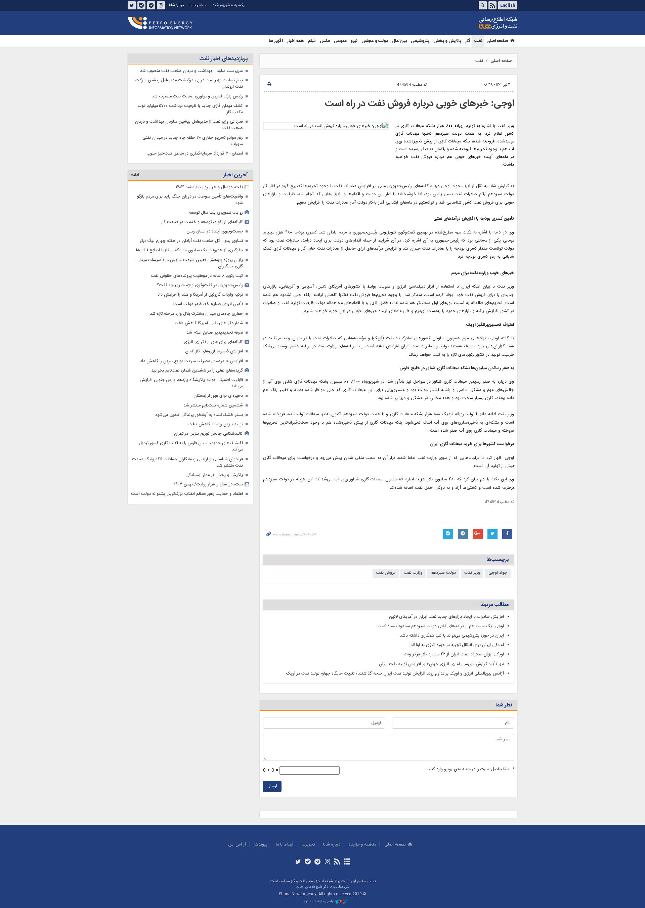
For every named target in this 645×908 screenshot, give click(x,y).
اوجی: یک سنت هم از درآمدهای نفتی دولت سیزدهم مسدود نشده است (441, 626)
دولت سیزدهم (443, 572)
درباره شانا (176, 5)
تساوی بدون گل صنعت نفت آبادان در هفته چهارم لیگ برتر (191, 241)
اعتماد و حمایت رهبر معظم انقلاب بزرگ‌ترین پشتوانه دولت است (187, 494)
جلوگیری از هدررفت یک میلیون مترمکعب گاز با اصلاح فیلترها (189, 250)
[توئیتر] (298, 862)
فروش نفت (385, 572)
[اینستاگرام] (327, 862)
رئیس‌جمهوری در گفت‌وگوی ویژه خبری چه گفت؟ (200, 285)
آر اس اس (237, 844)
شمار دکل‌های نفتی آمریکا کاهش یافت (209, 323)
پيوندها (260, 844)
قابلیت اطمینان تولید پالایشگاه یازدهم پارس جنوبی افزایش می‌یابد (191, 383)
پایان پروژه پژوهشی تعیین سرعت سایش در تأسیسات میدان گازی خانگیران (189, 263)
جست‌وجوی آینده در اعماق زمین (214, 231)
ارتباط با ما (284, 844)
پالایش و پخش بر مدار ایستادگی (214, 475)
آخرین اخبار (235, 175)
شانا (475, 23)
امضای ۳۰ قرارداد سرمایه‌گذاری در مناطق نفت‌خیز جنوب (194, 153)
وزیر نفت (472, 572)
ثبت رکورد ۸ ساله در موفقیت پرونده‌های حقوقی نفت (197, 276)
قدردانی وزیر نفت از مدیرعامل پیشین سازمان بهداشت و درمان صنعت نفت (189, 125)
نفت (478, 41)
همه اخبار (295, 41)
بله (141, 5)
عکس (325, 41)
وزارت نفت (413, 572)
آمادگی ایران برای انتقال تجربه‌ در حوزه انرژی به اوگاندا (457, 645)
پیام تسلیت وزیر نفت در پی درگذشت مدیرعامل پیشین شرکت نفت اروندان (189, 83)
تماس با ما (197, 5)
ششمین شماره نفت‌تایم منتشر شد (213, 405)
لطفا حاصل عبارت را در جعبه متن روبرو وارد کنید (471, 769)
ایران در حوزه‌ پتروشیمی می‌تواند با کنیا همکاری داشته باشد (452, 636)
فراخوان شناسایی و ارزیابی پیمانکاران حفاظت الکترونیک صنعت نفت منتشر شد (187, 462)
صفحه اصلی (497, 41)
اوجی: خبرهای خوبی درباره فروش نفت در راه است (419, 104)
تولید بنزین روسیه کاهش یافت (215, 424)
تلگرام (151, 5)
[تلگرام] (317, 862)
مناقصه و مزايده (362, 844)
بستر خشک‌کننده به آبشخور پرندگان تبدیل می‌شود (199, 415)
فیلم (312, 41)
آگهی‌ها (276, 41)
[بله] (308, 862)
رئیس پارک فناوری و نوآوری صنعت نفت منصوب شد (197, 96)
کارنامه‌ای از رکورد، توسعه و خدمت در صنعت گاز (202, 222)
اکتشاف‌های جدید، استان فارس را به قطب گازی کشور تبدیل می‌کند (191, 446)
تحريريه (308, 844)
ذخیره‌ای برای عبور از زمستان (218, 396)
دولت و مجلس (374, 41)
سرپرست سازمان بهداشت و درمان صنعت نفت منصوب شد (191, 71)
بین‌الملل (399, 41)
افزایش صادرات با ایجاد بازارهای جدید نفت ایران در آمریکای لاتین (446, 617)
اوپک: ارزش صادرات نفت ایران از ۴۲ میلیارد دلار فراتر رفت (454, 654)
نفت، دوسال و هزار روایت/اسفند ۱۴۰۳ (209, 187)
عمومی (340, 41)
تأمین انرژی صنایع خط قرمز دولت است (208, 304)
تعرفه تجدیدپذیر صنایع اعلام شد (214, 333)
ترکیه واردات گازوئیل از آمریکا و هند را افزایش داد (200, 295)
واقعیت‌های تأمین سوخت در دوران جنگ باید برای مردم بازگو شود (190, 199)
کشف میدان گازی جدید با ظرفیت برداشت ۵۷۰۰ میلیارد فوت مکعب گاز (190, 109)
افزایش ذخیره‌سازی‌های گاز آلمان (214, 351)
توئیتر (132, 5)
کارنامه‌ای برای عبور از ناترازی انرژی (213, 342)
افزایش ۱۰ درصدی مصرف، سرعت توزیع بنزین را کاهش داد (191, 361)
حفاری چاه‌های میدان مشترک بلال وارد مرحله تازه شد (196, 314)
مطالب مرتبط (494, 604)
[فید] (337, 862)
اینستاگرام (161, 5)
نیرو (353, 41)
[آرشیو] (347, 862)
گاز (467, 41)
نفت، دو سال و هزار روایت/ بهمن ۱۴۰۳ (208, 484)
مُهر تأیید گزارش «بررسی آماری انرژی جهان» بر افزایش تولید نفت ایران (441, 664)
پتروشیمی (420, 41)
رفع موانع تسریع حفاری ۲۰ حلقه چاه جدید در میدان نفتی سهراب (192, 141)
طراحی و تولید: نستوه (320, 902)
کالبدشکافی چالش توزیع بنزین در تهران (208, 434)
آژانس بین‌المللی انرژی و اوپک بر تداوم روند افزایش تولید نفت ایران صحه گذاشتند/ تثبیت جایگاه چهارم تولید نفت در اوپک (395, 674)
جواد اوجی (497, 572)
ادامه (135, 174)
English (507, 5)
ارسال (272, 786)
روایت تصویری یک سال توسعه (216, 213)
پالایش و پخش (447, 41)
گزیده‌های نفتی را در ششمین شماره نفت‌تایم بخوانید (197, 370)
